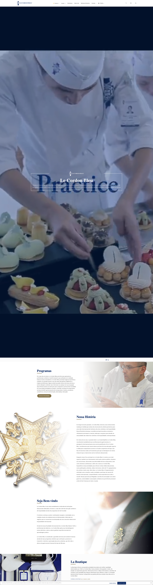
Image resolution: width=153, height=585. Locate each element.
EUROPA (85, 579)
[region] (76, 583)
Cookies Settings (112, 583)
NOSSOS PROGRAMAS (44, 395)
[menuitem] (126, 3)
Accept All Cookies (121, 583)
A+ (106, 360)
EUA (82, 579)
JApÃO (89, 579)
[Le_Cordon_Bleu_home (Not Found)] (24, 3)
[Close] (151, 583)
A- (108, 360)
